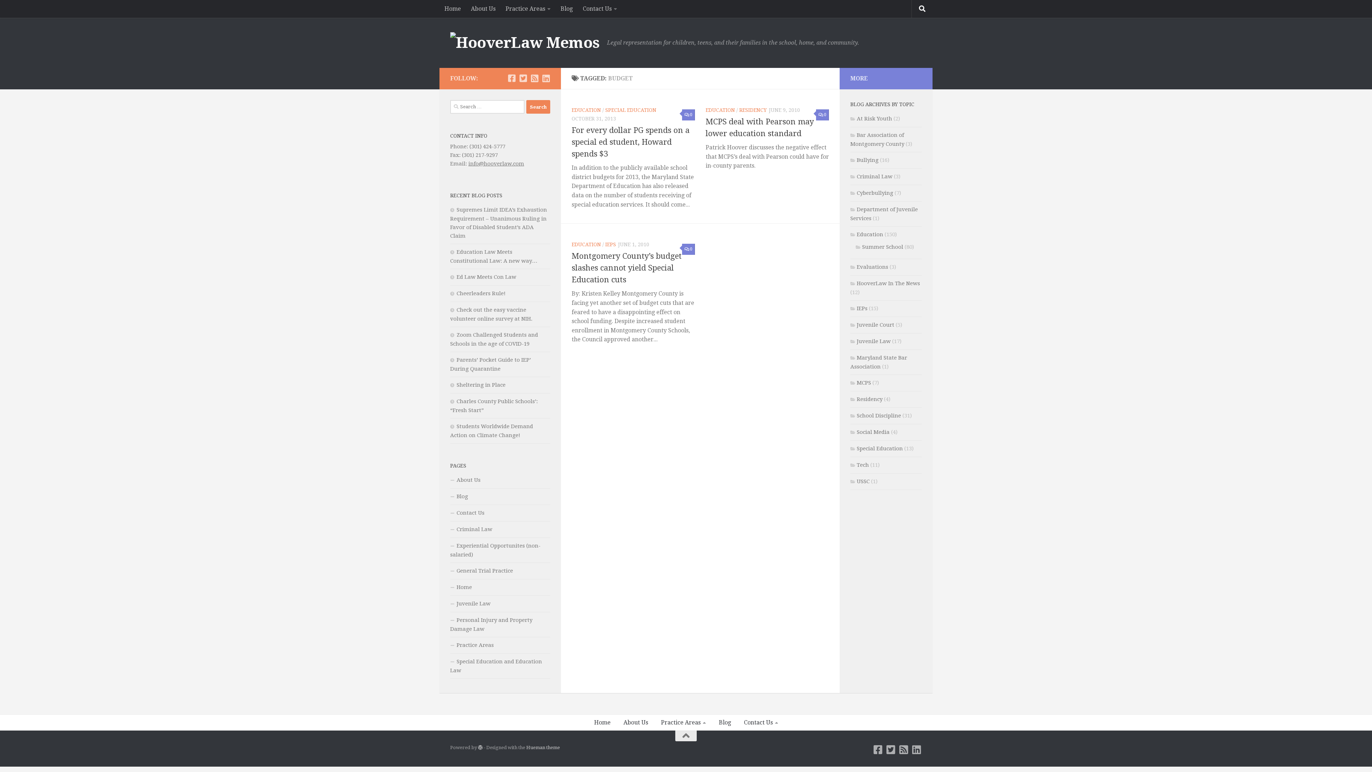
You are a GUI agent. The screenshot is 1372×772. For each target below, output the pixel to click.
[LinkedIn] (546, 78)
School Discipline (879, 415)
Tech (863, 465)
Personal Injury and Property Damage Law (491, 624)
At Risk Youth (874, 118)
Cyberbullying (875, 193)
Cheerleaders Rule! (481, 293)
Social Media (873, 432)
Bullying (868, 160)
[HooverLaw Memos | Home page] (525, 43)
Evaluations (872, 267)
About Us (483, 8)
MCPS (864, 383)
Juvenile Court (875, 325)
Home (452, 8)
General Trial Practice (485, 571)
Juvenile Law (474, 603)
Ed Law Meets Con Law (486, 277)
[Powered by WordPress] (480, 747)
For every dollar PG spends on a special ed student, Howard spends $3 (631, 142)
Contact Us (597, 8)
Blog (567, 8)
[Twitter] (523, 78)
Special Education (630, 110)
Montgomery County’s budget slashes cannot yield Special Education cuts (627, 268)
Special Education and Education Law (496, 666)
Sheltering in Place (481, 385)
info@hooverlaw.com (496, 163)
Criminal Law (474, 529)
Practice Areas (525, 8)
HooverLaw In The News (888, 283)
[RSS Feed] (534, 78)
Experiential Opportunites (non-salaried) (495, 550)
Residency (753, 110)
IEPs (610, 244)
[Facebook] (511, 78)
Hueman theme (543, 747)
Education (586, 110)
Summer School (882, 247)
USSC (863, 481)
